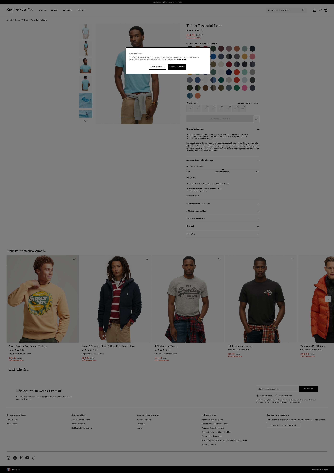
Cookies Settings (157, 67)
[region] (168, 60)
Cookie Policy (181, 60)
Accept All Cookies (176, 67)
